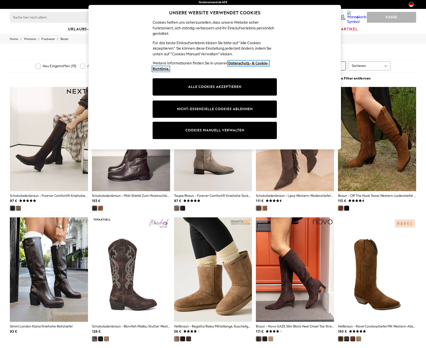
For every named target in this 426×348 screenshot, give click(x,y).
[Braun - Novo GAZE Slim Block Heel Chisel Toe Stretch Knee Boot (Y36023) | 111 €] (295, 269)
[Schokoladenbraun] (12, 208)
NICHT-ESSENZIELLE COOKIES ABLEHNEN (215, 109)
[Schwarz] (346, 208)
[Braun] (340, 208)
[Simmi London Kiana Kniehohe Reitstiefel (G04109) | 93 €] (49, 269)
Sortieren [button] (359, 66)
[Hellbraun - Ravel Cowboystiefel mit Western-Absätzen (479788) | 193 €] (377, 269)
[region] (215, 77)
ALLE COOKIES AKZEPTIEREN (214, 87)
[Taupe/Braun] (18, 208)
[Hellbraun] (100, 208)
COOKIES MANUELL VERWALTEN (214, 130)
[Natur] (270, 338)
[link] (342, 17)
